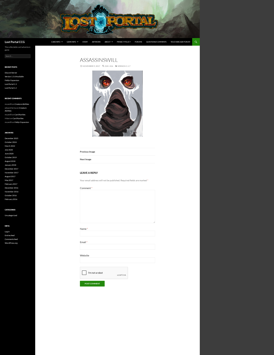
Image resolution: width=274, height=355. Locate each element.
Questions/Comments (156, 42)
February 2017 (11, 184)
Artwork (96, 42)
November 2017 (11, 172)
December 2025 (11, 138)
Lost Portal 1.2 (11, 88)
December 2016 (11, 188)
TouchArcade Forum (180, 42)
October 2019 (11, 157)
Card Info (55, 42)
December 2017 (11, 169)
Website (84, 255)
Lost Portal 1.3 (11, 84)
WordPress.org (11, 243)
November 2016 (11, 191)
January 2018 (10, 165)
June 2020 (9, 153)
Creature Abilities (22, 104)
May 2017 (9, 180)
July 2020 (9, 150)
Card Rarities (20, 114)
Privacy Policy (124, 42)
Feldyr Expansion (12, 80)
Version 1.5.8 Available (14, 76)
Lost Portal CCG (15, 42)
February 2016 (11, 199)
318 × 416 (109, 66)
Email (83, 242)
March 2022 (10, 146)
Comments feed (11, 239)
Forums (138, 42)
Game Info (71, 42)
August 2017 (10, 176)
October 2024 (11, 142)
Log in (7, 231)
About (108, 42)
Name (84, 228)
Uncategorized (11, 215)
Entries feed (10, 235)
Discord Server (11, 73)
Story (85, 42)
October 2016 (11, 195)
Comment (86, 187)
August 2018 (10, 161)
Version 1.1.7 (123, 66)
